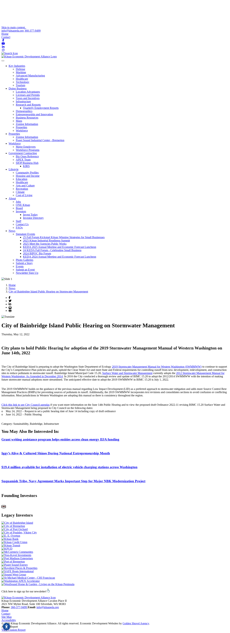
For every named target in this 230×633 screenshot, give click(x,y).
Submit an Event (25, 269)
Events (20, 266)
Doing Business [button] (18, 88)
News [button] (12, 230)
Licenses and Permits (28, 94)
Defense (20, 69)
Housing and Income (28, 175)
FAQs (19, 227)
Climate (20, 192)
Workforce (22, 130)
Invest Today (30, 214)
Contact (5, 37)
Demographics (24, 111)
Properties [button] (14, 133)
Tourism (20, 85)
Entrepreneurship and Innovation (34, 114)
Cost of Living (24, 195)
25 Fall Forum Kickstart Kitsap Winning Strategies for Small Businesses (64, 237)
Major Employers (26, 146)
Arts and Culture (25, 185)
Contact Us (22, 224)
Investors (21, 211)
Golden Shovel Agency (136, 623)
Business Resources (27, 117)
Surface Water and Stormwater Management (127, 373)
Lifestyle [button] (14, 169)
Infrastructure (23, 101)
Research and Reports (28, 104)
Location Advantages (28, 91)
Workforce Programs (27, 149)
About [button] (12, 198)
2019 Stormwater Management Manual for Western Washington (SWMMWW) (157, 366)
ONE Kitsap (23, 204)
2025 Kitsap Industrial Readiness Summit (46, 240)
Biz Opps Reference (27, 156)
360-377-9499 (32, 30)
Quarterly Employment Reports (41, 107)
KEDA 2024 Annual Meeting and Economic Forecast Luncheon (59, 256)
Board (19, 208)
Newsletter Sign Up (27, 272)
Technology (22, 82)
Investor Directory (33, 217)
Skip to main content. (13, 27)
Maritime (21, 72)
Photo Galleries (24, 259)
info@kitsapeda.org (12, 30)
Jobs (18, 201)
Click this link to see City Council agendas (25, 404)
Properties (21, 127)
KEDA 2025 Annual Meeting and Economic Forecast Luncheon (59, 246)
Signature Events (25, 234)
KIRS (26, 166)
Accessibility (8, 620)
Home (4, 33)
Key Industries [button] (17, 65)
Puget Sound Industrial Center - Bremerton (40, 140)
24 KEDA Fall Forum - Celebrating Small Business (52, 250)
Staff (18, 221)
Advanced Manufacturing (30, 75)
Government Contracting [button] (23, 153)
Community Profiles (27, 172)
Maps (19, 120)
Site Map (6, 616)
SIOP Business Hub (27, 162)
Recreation (22, 188)
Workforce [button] (15, 143)
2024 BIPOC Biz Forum (37, 253)
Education (21, 179)
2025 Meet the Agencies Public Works (44, 243)
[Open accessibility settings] (6, 626)
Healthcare (22, 78)
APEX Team (23, 159)
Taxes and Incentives (28, 98)
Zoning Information (27, 124)
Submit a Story (24, 263)
